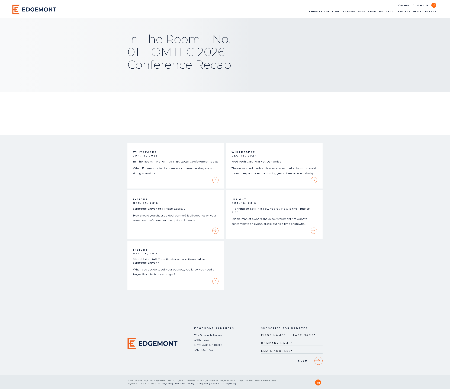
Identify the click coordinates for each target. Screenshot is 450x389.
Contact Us (421, 5)
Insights (403, 11)
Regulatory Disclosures (173, 383)
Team (390, 11)
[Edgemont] (34, 9)
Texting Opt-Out (211, 383)
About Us (375, 11)
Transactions (354, 11)
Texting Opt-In (194, 383)
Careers (404, 5)
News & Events (424, 11)
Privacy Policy (229, 383)
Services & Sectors (324, 11)
